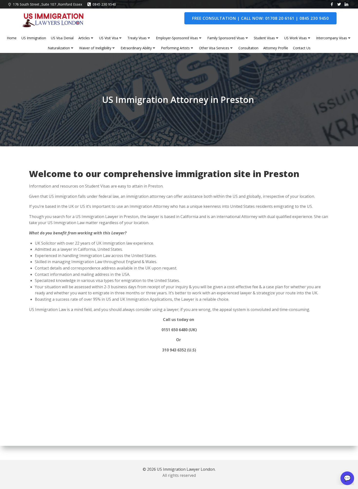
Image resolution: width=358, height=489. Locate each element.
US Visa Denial (62, 38)
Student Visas (264, 38)
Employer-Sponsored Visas (177, 38)
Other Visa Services (214, 48)
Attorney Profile (275, 48)
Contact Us (302, 48)
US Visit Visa (108, 38)
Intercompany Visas (331, 38)
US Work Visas (295, 38)
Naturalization (59, 48)
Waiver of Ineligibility (95, 48)
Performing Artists (175, 48)
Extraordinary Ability (136, 48)
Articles (84, 38)
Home (12, 38)
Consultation (248, 48)
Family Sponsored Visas (226, 38)
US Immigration (33, 38)
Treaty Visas (137, 38)
